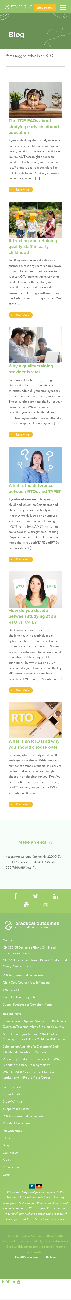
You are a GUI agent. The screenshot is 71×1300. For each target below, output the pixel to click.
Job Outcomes (12, 1131)
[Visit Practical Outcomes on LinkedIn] (56, 897)
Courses (8, 940)
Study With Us (13, 1101)
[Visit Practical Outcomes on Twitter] (35, 897)
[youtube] (18, 1282)
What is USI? (12, 990)
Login (6, 1174)
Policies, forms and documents (23, 975)
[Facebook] (2, 1282)
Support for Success (16, 1109)
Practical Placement (16, 1123)
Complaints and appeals (19, 997)
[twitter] (8, 1282)
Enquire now (44, 7)
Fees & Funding (13, 1094)
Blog (6, 1145)
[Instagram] (25, 1282)
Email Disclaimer (26, 1257)
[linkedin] (13, 1282)
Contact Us (10, 1153)
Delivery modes (13, 1087)
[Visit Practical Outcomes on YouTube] (27, 905)
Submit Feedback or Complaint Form (27, 1004)
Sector (7, 1160)
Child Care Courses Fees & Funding (26, 982)
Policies (51, 1257)
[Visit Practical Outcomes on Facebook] (15, 897)
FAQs (6, 1138)
